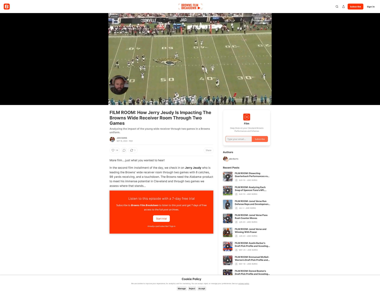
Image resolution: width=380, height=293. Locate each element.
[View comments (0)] (278, 59)
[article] (247, 177)
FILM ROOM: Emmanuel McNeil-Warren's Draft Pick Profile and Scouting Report (252, 259)
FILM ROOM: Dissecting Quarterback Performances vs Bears (251, 175)
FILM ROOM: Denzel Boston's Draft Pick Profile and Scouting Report (251, 272)
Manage (182, 288)
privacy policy (243, 283)
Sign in (371, 6)
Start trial (161, 218)
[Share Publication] (343, 7)
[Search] (337, 7)
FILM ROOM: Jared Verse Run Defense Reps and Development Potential (252, 203)
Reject (192, 288)
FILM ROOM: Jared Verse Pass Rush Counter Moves (251, 216)
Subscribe (355, 6)
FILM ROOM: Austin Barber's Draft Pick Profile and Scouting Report (251, 245)
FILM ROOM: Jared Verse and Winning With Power (250, 230)
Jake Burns (122, 138)
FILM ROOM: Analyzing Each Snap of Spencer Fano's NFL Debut (250, 189)
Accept (201, 288)
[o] (227, 176)
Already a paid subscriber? (161, 226)
